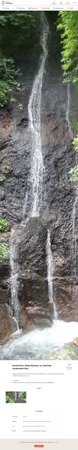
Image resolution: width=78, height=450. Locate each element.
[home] (25, 3)
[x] (71, 364)
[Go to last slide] (13, 8)
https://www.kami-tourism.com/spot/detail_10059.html (34, 430)
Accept (39, 446)
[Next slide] (77, 8)
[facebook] (69, 364)
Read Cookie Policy (54, 442)
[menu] (74, 3)
